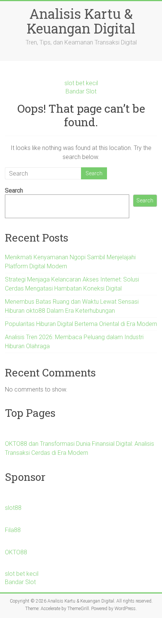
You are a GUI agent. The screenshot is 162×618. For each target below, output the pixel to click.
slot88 (13, 507)
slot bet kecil (81, 83)
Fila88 (13, 530)
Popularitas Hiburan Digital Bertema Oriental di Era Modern (81, 323)
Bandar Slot (81, 91)
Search (14, 190)
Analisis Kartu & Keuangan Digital (81, 21)
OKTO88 (16, 552)
